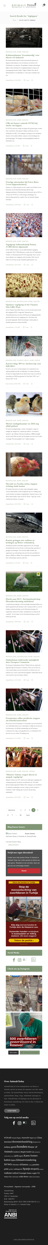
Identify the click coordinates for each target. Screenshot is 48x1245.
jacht (16, 1155)
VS (38, 1173)
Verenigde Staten (25, 1173)
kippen (13, 1160)
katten (7, 1159)
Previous (11, 810)
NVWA (8, 1164)
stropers (41, 1169)
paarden (36, 1164)
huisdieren (16, 1152)
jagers (21, 1156)
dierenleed (8, 1142)
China (39, 1137)
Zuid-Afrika (36, 1176)
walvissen (15, 1177)
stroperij (35, 1168)
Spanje (26, 1168)
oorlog (30, 1164)
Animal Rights (16, 1138)
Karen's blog (23, 360)
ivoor (12, 1156)
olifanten (23, 1164)
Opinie (37, 360)
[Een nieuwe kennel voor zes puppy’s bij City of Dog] (24, 993)
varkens (8, 1173)
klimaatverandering (26, 1159)
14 (20, 815)
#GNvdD (7, 1138)
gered (14, 1146)
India (33, 1152)
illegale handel (26, 1152)
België (31, 1138)
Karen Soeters (9, 383)
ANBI (33, 1187)
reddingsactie (18, 1169)
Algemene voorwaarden (22, 1187)
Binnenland (11, 52)
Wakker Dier (8, 1177)
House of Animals (18, 836)
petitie (6, 1169)
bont (35, 1138)
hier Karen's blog (15, 842)
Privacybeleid (8, 1187)
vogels (34, 1173)
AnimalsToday (10, 80)
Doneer (24, 871)
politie (11, 1169)
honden (22, 1146)
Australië (25, 1138)
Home (14, 20)
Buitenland (22, 301)
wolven (31, 1177)
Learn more (12, 1110)
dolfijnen (7, 1147)
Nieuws (25, 52)
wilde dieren (23, 1176)
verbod (15, 1173)
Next (28, 815)
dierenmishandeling (22, 1141)
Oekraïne (15, 1165)
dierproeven (36, 1142)
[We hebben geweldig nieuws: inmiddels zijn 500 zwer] (24, 1031)
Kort (19, 52)
